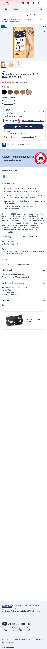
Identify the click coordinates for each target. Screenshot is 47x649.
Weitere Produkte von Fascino (33, 320)
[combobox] (23, 9)
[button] (43, 3)
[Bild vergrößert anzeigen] (23, 42)
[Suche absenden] (40, 9)
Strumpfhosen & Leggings (10, 21)
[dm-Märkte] (23, 3)
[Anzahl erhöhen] (39, 111)
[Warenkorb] (38, 3)
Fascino (5, 71)
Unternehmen (7, 640)
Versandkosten (7, 607)
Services (24, 640)
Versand (19, 116)
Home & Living (15, 19)
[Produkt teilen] (44, 31)
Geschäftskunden (9, 642)
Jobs (16, 640)
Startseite (5, 19)
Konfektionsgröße (8, 97)
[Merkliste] (28, 3)
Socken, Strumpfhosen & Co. (31, 19)
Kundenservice (34, 640)
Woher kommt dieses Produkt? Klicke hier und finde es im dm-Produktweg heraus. (24, 253)
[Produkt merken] (44, 26)
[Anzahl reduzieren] (28, 111)
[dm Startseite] (6, 3)
